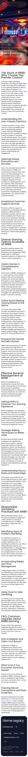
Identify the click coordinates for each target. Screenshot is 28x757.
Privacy (11, 751)
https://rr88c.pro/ (6, 701)
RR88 (20, 89)
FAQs (22, 733)
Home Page (8, 733)
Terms (17, 751)
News (16, 733)
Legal (21, 751)
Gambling (7, 39)
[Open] (23, 4)
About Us (5, 751)
